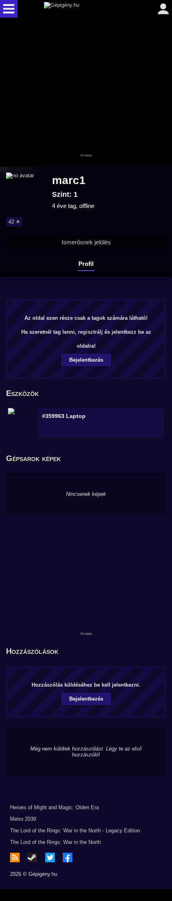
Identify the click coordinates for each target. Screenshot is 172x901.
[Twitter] (50, 857)
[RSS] (15, 857)
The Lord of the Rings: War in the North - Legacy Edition (75, 831)
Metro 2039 (23, 819)
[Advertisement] (86, 92)
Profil (86, 263)
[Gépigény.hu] (84, 9)
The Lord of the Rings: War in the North (55, 842)
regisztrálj (90, 332)
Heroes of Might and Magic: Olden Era (54, 807)
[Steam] (32, 857)
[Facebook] (67, 857)
